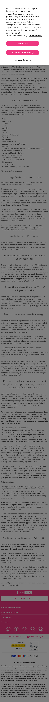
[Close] (45, 3)
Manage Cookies (23, 60)
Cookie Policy (35, 36)
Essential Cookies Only (23, 53)
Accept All (23, 43)
